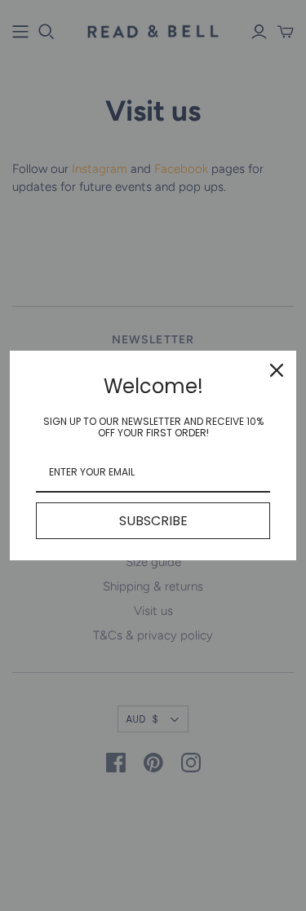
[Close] (276, 370)
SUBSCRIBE (153, 520)
